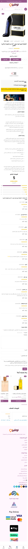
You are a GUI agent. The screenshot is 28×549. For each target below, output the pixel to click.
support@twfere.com (23, 482)
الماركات (25, 449)
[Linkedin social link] (19, 487)
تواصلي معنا (25, 457)
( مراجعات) (11, 48)
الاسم (25, 350)
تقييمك (25, 332)
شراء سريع (5, 59)
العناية (26, 442)
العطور (11, 41)
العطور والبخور (17, 41)
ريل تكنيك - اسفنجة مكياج (11, 420)
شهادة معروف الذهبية (14, 498)
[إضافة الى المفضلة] (11, 376)
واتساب (24, 480)
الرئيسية (22, 41)
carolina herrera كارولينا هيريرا (11, 67)
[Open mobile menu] (26, 9)
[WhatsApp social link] (17, 487)
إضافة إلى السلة (16, 59)
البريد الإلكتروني (24, 355)
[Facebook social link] (26, 487)
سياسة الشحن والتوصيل (23, 473)
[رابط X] (24, 487)
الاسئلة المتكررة (24, 460)
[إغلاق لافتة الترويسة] (1, 1)
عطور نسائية (6, 41)
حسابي (25, 462)
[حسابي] (2, 9)
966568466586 (22, 484)
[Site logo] (14, 4)
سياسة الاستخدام (24, 469)
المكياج (25, 440)
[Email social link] (21, 487)
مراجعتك (25, 334)
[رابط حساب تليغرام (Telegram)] (14, 487)
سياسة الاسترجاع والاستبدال (22, 475)
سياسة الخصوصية (24, 471)
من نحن (25, 455)
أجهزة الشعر (25, 447)
